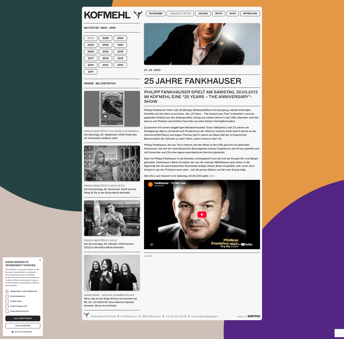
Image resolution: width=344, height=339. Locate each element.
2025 (105, 38)
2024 (120, 38)
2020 (90, 51)
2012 (120, 65)
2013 (105, 65)
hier (211, 175)
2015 (120, 58)
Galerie (203, 13)
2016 (106, 58)
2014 (91, 65)
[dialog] (23, 296)
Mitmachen (250, 13)
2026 (90, 38)
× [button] (40, 260)
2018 (120, 51)
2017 (91, 58)
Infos (218, 13)
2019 (106, 51)
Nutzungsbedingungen (204, 316)
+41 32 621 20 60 (176, 316)
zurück (148, 255)
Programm (155, 13)
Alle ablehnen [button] (22, 326)
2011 (90, 71)
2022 (105, 44)
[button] (22, 332)
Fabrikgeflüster (180, 13)
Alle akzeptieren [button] (23, 318)
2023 (90, 44)
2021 (120, 44)
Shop (233, 13)
